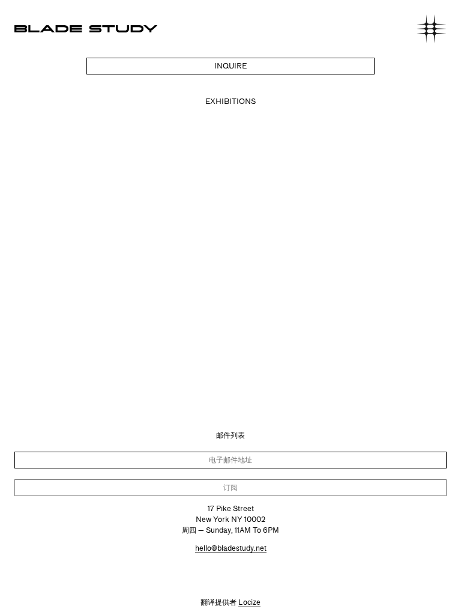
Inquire (230, 65)
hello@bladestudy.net (231, 548)
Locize (249, 602)
